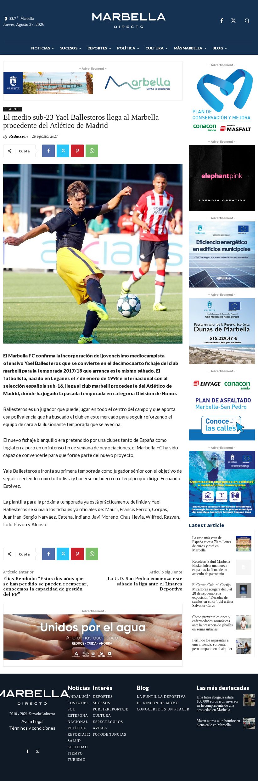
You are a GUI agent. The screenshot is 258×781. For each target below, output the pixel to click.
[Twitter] (233, 20)
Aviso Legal (32, 721)
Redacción (18, 136)
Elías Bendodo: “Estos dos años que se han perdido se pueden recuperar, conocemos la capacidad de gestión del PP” (45, 586)
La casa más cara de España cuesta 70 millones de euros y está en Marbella (211, 544)
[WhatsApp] (92, 151)
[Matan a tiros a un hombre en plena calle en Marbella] (249, 723)
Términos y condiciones (32, 728)
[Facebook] (221, 20)
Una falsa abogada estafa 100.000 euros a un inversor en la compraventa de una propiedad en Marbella (217, 703)
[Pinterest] (77, 151)
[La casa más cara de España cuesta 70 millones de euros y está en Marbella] (243, 543)
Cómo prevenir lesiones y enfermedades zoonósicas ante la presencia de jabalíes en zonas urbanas (212, 623)
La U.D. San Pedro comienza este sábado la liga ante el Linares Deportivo (145, 584)
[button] (247, 21)
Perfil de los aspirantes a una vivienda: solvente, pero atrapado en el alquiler (212, 644)
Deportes (12, 109)
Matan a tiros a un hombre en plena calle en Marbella (218, 723)
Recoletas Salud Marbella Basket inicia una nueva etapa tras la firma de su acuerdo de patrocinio (211, 567)
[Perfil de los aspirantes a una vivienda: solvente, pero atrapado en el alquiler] (243, 646)
